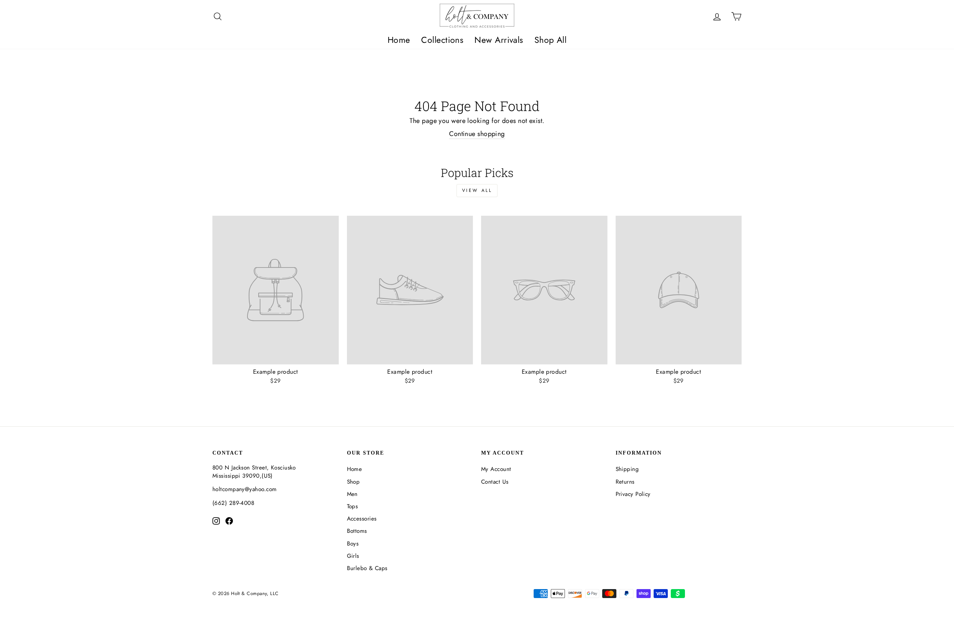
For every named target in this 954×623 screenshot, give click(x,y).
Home (399, 40)
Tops (352, 506)
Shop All (550, 40)
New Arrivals (498, 40)
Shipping (627, 469)
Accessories (362, 519)
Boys (353, 544)
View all (477, 190)
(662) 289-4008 (233, 503)
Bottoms (357, 531)
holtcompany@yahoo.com (244, 489)
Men (352, 494)
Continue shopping (477, 134)
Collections (442, 40)
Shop (353, 482)
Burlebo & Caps (367, 568)
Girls (353, 556)
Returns (625, 482)
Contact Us (495, 482)
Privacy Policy (633, 494)
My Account (496, 469)
